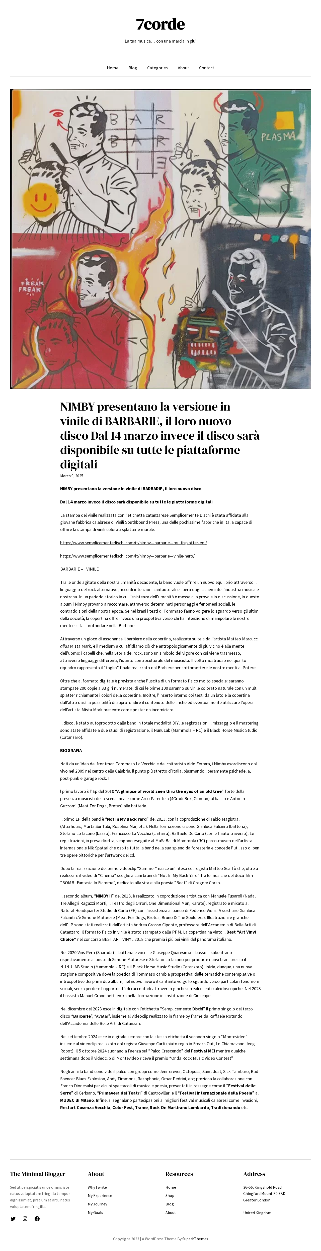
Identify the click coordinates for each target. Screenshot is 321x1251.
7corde (160, 24)
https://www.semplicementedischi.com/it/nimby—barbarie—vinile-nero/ (127, 556)
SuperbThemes (195, 1238)
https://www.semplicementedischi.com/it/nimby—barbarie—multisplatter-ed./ (133, 543)
